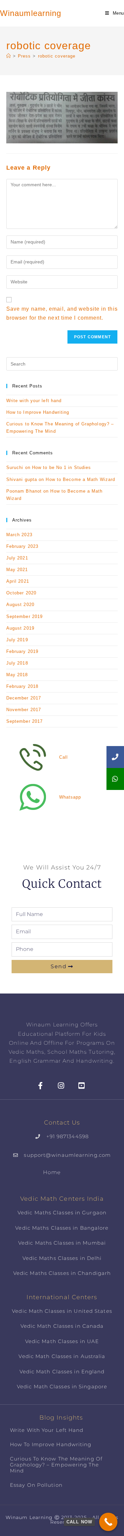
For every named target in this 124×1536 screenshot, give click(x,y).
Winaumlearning (30, 13)
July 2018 (17, 663)
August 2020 (20, 604)
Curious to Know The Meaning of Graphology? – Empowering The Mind (56, 1465)
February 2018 (22, 686)
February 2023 (22, 546)
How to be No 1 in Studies (61, 467)
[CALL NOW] (108, 1522)
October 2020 (21, 592)
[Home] (8, 56)
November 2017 (23, 709)
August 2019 (20, 628)
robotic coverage (57, 56)
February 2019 (22, 651)
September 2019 (24, 616)
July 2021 (17, 557)
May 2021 (17, 569)
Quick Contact (62, 884)
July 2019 (17, 639)
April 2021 (17, 581)
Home (52, 1172)
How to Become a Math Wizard (80, 479)
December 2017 (23, 697)
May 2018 (17, 674)
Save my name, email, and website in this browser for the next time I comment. (62, 313)
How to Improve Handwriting (37, 412)
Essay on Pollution (36, 1485)
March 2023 (19, 534)
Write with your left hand (34, 400)
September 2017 (24, 721)
